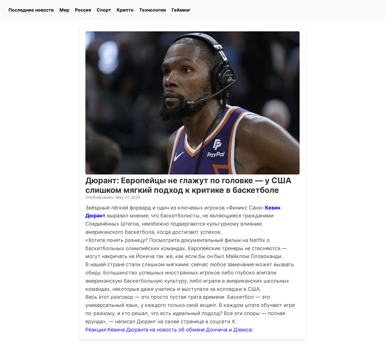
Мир (64, 10)
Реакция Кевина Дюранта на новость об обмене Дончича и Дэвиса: (169, 330)
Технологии (152, 10)
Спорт (104, 10)
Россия (83, 10)
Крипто (125, 10)
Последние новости (31, 10)
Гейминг (181, 10)
